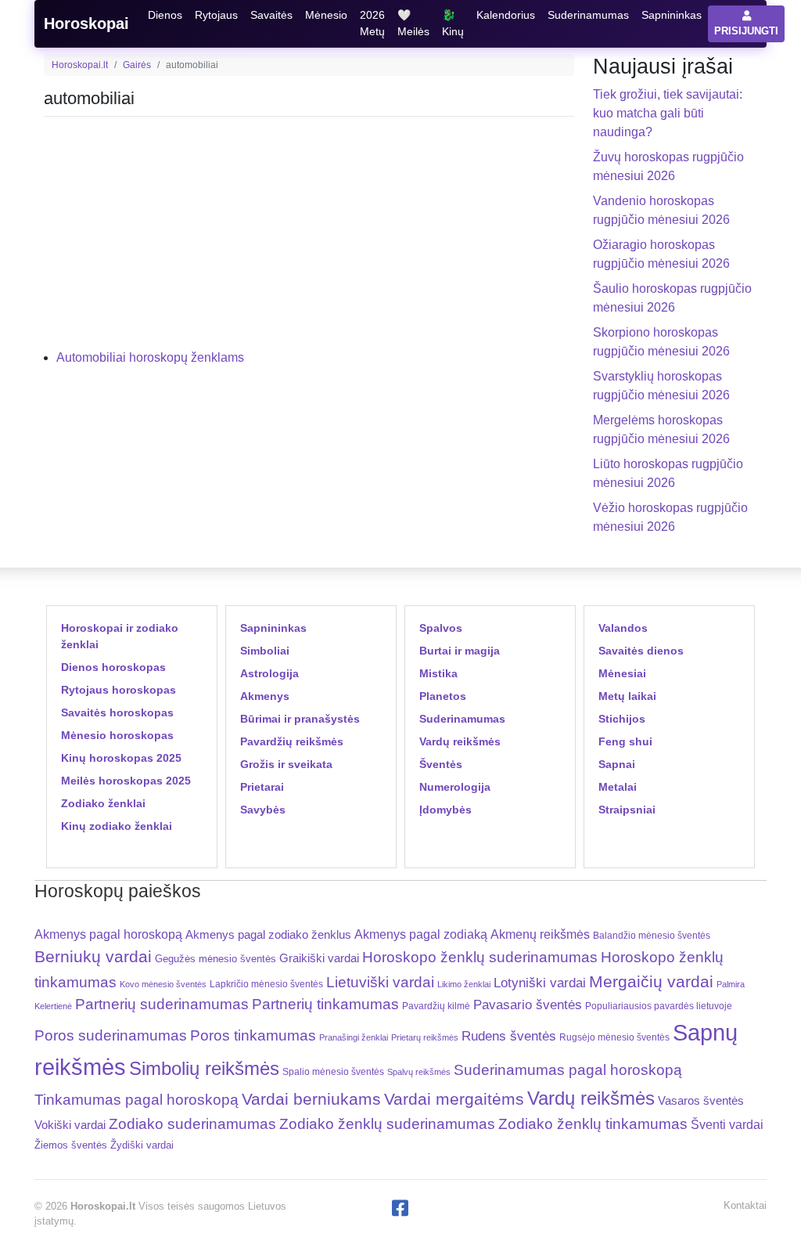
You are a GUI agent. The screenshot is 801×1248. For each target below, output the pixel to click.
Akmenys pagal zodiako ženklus (268, 934)
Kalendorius (505, 15)
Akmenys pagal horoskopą (108, 934)
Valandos (623, 628)
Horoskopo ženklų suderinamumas (480, 957)
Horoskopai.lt (80, 65)
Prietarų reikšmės (424, 1037)
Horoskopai (86, 23)
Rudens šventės (509, 1036)
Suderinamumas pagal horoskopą (568, 1070)
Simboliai (264, 650)
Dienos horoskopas (113, 667)
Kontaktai (745, 1205)
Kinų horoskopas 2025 (121, 758)
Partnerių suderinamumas (162, 1004)
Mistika (438, 673)
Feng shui (625, 741)
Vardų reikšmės (460, 741)
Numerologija (454, 787)
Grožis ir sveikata (286, 764)
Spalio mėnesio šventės (333, 1071)
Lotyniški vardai (540, 982)
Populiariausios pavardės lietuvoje (658, 1006)
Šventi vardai (727, 1124)
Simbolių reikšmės (204, 1068)
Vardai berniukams (311, 1099)
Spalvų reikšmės (419, 1072)
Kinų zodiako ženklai (116, 826)
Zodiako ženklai (103, 803)
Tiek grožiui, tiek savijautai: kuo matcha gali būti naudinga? (667, 113)
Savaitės (271, 15)
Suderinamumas (588, 15)
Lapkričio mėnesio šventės (266, 984)
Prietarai (262, 787)
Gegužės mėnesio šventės (215, 959)
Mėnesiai (622, 673)
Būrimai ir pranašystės (300, 718)
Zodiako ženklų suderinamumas (387, 1124)
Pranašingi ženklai (353, 1037)
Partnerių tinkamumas (325, 1004)
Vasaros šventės (701, 1101)
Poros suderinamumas (110, 1035)
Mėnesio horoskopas (117, 735)
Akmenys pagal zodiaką (420, 934)
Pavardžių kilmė (436, 1006)
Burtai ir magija (459, 650)
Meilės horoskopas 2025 (126, 780)
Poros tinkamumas (253, 1035)
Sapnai (616, 764)
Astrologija (269, 673)
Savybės (263, 809)
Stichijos (621, 718)
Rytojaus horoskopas (118, 690)
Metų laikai (627, 696)
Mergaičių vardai (651, 981)
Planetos (442, 696)
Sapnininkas (671, 15)
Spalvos (440, 628)
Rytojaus (216, 15)
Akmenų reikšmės (540, 934)
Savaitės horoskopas (117, 712)
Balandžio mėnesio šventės (651, 935)
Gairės (137, 65)
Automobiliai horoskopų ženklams (150, 357)
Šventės (440, 764)
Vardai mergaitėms (454, 1099)
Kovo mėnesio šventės (163, 984)
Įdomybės (445, 809)
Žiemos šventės (70, 1145)
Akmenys (264, 696)
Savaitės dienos (641, 650)
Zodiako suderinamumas (192, 1124)
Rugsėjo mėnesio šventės (614, 1037)
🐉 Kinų (453, 23)
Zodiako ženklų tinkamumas (593, 1124)
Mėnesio (326, 15)
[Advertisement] (309, 238)
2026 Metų (372, 23)
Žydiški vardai (142, 1145)
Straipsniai (627, 809)
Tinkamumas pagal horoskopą (136, 1099)
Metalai (617, 787)
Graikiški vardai (319, 958)
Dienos (165, 15)
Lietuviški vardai (380, 982)
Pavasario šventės (527, 1004)
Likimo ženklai (463, 984)
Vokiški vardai (70, 1124)
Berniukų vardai (93, 956)
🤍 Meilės (413, 23)
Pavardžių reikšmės (291, 741)
